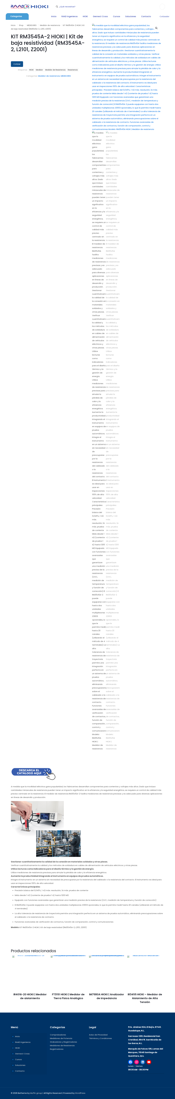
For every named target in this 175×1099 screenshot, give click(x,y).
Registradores (56, 1049)
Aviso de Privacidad (98, 1034)
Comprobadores (58, 1034)
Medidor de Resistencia (55, 70)
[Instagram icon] (155, 1093)
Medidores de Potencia (61, 1038)
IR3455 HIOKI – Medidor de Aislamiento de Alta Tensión (145, 998)
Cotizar (16, 64)
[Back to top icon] (161, 1093)
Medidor (39, 70)
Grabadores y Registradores (63, 1042)
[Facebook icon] (147, 1093)
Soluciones (20, 1065)
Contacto (20, 1071)
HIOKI (31, 70)
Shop (21, 25)
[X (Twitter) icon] (150, 1093)
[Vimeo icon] (152, 1093)
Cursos (18, 1059)
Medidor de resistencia (50, 25)
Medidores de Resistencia (62, 1045)
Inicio (13, 25)
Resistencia (73, 70)
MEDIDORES (32, 25)
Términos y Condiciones (100, 1038)
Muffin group (36, 1093)
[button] (156, 28)
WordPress (80, 1093)
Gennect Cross (22, 1053)
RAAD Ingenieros (22, 1042)
